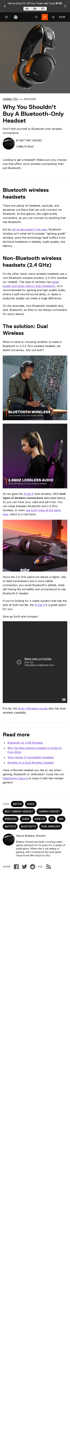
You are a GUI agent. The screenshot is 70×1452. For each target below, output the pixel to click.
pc (52, 818)
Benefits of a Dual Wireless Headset (30, 762)
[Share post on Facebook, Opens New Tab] (16, 866)
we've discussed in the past (29, 229)
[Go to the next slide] (65, 6)
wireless (10, 818)
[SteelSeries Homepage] (15, 17)
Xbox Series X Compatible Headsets (30, 757)
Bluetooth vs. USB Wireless (25, 742)
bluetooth (28, 826)
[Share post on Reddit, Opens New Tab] (32, 866)
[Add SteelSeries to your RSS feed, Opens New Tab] (48, 866)
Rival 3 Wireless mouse (33, 708)
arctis (17, 803)
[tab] (36, 17)
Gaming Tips (10, 99)
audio (30, 803)
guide (25, 818)
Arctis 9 (29, 494)
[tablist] (36, 17)
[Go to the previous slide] (5, 6)
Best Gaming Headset (19, 811)
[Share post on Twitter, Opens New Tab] (24, 866)
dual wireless (50, 826)
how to (40, 818)
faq (61, 818)
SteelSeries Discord (15, 778)
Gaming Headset (49, 811)
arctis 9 (10, 826)
